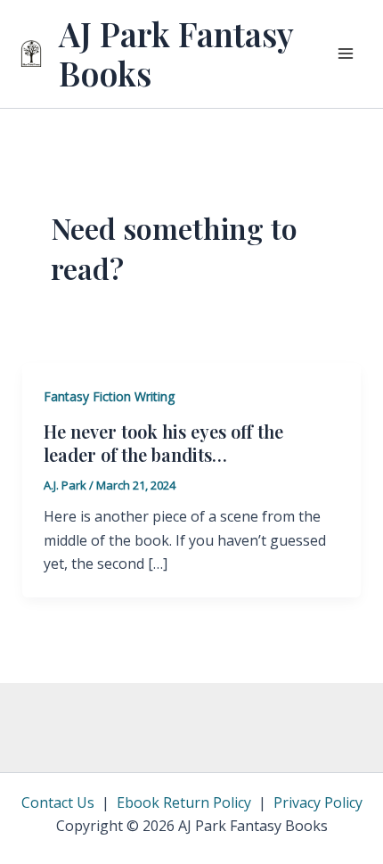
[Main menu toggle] (345, 53)
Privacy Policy (318, 802)
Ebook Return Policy (184, 802)
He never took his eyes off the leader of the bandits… (163, 442)
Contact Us (57, 802)
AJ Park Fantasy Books (176, 53)
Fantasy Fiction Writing (109, 396)
